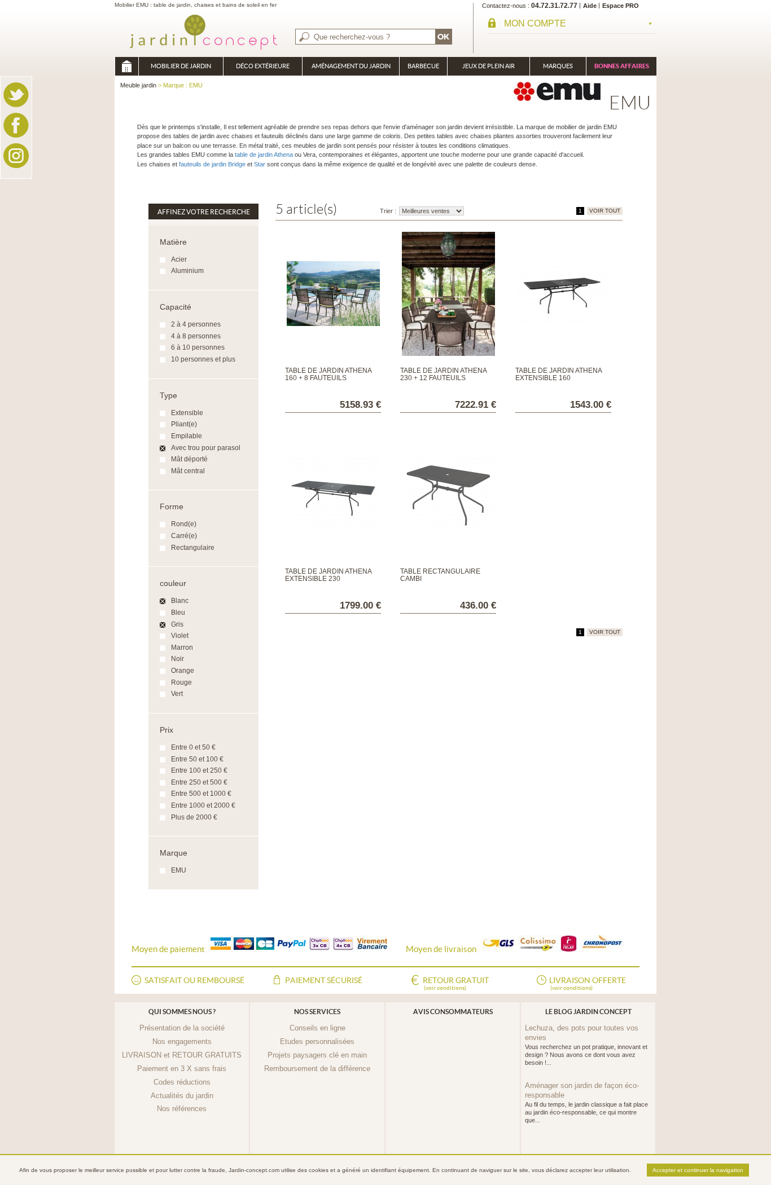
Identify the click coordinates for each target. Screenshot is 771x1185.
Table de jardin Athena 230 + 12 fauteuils (443, 374)
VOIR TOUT (604, 211)
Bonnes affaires (621, 66)
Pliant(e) (184, 424)
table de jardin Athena (264, 154)
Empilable (186, 436)
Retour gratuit (456, 983)
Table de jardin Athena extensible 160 (558, 374)
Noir (177, 659)
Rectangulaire (192, 548)
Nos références (182, 1108)
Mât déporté (189, 459)
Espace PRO (620, 5)
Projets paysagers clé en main (317, 1055)
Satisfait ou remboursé (194, 980)
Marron (182, 647)
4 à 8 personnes (196, 336)
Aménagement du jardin (351, 66)
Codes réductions (182, 1082)
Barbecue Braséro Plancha (423, 69)
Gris (177, 624)
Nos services (317, 1011)
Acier (179, 259)
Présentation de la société (182, 1028)
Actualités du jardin (182, 1095)
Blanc (180, 601)
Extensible (187, 413)
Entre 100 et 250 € (199, 770)
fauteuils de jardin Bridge (211, 164)
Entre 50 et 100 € (197, 759)
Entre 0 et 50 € (193, 747)
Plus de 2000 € (194, 817)
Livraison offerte (587, 983)
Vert (177, 694)
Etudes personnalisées (317, 1041)
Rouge (181, 682)
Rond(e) (183, 524)
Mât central (188, 471)
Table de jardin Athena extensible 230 (328, 575)
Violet (180, 636)
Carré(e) (184, 536)
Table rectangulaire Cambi (440, 575)
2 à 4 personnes (196, 324)
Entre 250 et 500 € (199, 782)
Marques (558, 66)
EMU (178, 870)
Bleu (178, 612)
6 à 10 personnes (198, 347)
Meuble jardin (126, 66)
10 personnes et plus (203, 359)
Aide (590, 5)
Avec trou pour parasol (205, 448)
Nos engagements (182, 1041)
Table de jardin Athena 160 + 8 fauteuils (328, 374)
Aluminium (187, 271)
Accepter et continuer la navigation (697, 1170)
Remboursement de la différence (317, 1068)
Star (259, 164)
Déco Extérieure (263, 66)
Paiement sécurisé (323, 980)
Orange (182, 671)
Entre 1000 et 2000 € (203, 805)
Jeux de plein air (488, 66)
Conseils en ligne (317, 1028)
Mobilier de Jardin (181, 66)
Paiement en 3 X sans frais (181, 1068)
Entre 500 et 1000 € (201, 794)
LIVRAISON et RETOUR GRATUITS (182, 1055)
